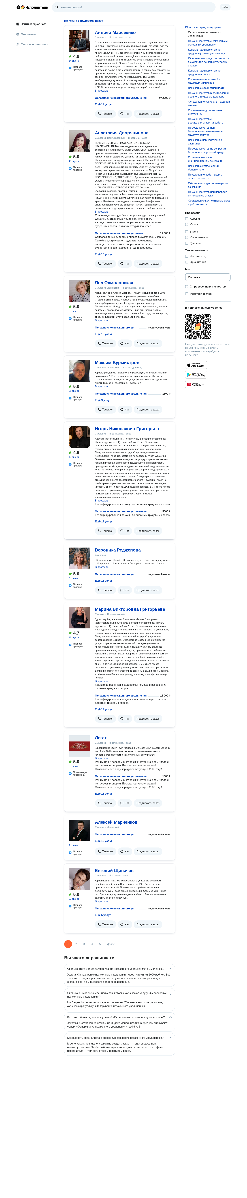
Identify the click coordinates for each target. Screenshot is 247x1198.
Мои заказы (28, 34)
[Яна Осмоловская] (79, 291)
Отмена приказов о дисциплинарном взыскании (205, 159)
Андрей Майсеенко (115, 32)
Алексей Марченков (116, 822)
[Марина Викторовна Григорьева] (79, 617)
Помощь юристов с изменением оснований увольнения (207, 42)
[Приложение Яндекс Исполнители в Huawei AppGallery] (196, 384)
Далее (111, 944)
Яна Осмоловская (114, 282)
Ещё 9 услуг (103, 400)
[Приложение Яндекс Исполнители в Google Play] (196, 375)
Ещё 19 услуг (103, 334)
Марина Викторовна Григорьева (130, 609)
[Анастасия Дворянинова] (79, 141)
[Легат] (79, 746)
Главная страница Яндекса (18, 7)
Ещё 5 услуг (103, 914)
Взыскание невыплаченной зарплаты (205, 141)
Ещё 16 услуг (103, 254)
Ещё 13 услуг (103, 840)
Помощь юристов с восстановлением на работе (205, 120)
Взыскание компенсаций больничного (203, 167)
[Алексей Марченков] (79, 830)
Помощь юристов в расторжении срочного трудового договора (208, 94)
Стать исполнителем (34, 44)
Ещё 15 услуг (103, 580)
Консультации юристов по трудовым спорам (204, 72)
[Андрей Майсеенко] (79, 41)
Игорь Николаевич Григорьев (127, 428)
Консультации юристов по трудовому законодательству (206, 51)
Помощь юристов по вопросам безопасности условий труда (207, 150)
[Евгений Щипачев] (79, 879)
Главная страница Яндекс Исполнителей (32, 7)
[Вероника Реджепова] (79, 558)
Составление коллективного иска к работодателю (209, 202)
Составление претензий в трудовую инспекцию (204, 81)
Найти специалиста (33, 23)
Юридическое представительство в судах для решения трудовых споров (209, 62)
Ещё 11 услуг (103, 104)
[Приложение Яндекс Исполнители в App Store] (196, 365)
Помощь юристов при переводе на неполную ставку (207, 193)
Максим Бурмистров (117, 362)
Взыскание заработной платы (206, 87)
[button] (105, 114)
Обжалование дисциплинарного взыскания (208, 185)
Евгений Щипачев (114, 870)
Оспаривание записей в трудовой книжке (209, 103)
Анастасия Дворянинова (121, 132)
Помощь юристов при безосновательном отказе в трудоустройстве (205, 131)
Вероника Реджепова (118, 550)
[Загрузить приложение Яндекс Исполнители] (208, 326)
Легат (101, 737)
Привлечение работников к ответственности (205, 176)
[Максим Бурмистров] (79, 371)
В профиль (101, 90)
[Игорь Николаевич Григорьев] (79, 437)
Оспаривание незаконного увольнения (121, 97)
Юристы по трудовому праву (203, 27)
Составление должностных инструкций (205, 112)
